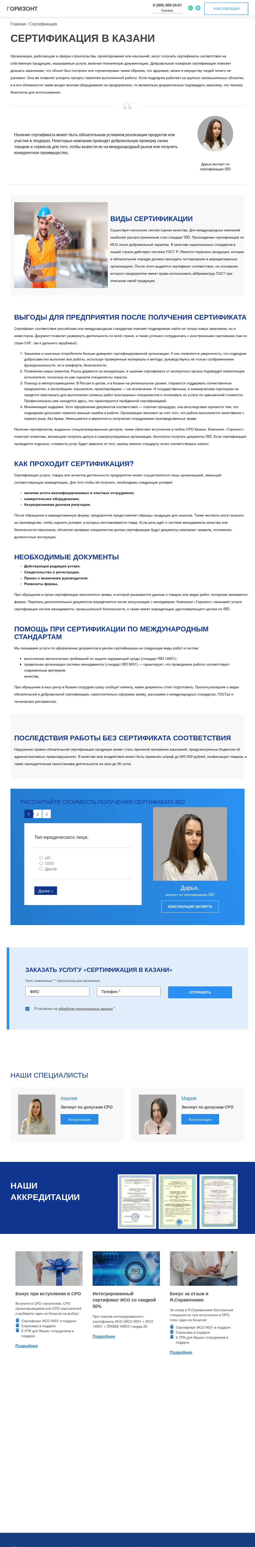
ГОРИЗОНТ (22, 8)
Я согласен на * (74, 1008)
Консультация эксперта (190, 906)
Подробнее (26, 1346)
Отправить (200, 992)
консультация (226, 8)
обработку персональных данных (85, 1008)
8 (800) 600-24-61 (167, 4)
